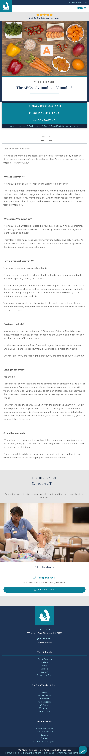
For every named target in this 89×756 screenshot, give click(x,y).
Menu (82, 9)
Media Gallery (44, 695)
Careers (44, 669)
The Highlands (34, 126)
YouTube (45, 711)
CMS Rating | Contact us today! (44, 18)
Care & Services (45, 659)
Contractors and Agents (44, 741)
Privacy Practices (32, 753)
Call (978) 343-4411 (46, 106)
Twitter (45, 705)
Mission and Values (44, 729)
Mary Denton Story (44, 732)
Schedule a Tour (46, 113)
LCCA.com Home (79, 2)
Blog (46, 126)
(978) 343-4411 (47, 577)
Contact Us (46, 120)
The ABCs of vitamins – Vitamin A (64, 126)
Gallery (44, 662)
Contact (44, 672)
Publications (44, 699)
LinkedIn (45, 708)
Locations (21, 126)
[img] (29, 106)
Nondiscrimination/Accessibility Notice (64, 753)
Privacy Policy (12, 753)
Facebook (46, 702)
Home (11, 126)
